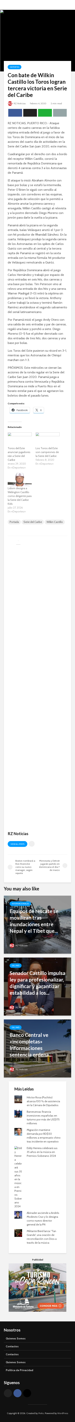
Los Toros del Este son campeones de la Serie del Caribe (47, 452)
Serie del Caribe (32, 522)
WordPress (62, 1413)
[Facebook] (17, 1393)
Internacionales (20, 903)
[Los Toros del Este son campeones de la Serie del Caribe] (48, 439)
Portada (14, 522)
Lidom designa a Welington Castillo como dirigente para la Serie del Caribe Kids (20, 496)
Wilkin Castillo (55, 522)
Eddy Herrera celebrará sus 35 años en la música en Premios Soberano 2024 (42, 1152)
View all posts (17, 844)
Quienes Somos (16, 1338)
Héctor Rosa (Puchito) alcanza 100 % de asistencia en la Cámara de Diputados (43, 1101)
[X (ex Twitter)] (8, 1393)
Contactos (12, 1346)
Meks (41, 1413)
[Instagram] (27, 1393)
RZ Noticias (19, 103)
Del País (15, 965)
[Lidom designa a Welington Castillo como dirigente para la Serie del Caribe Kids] (20, 479)
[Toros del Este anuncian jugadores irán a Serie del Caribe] (20, 439)
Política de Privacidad (19, 1370)
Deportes (14, 67)
